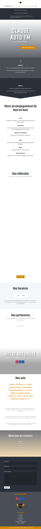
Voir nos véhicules (28, 47)
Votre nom (6, 461)
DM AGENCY (24, 527)
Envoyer (7, 487)
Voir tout (20, 276)
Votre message (7, 471)
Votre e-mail (6, 466)
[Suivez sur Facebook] (23, 361)
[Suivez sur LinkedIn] (20, 361)
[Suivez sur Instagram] (17, 361)
